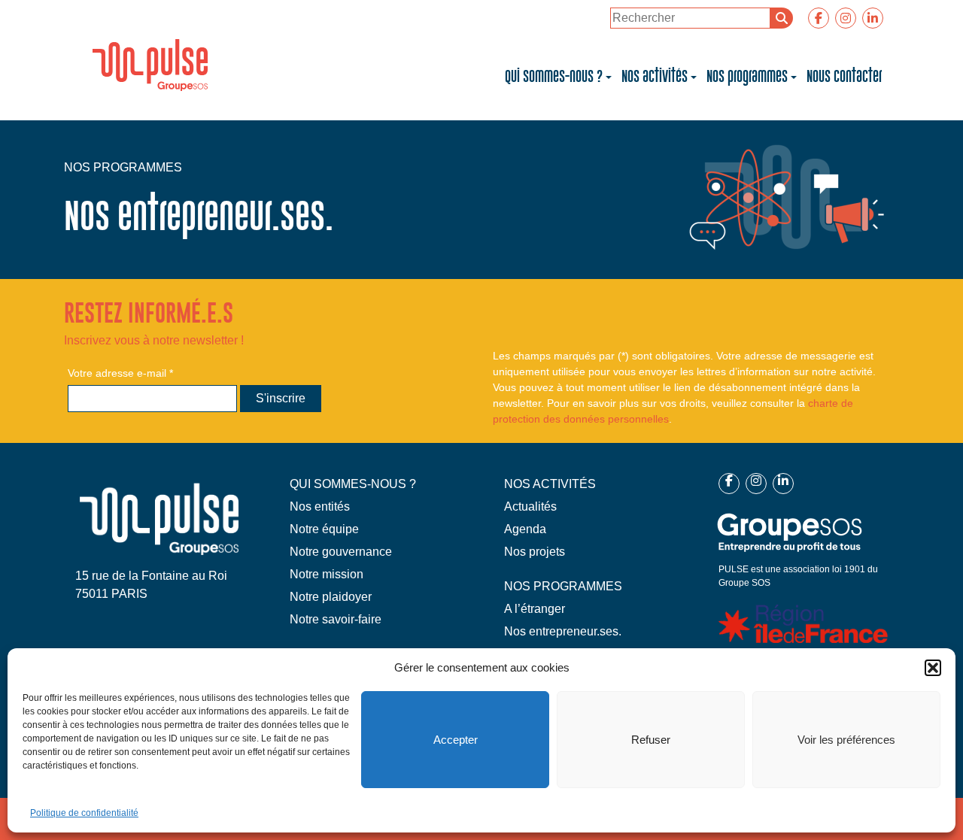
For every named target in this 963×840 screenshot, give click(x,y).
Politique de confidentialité (84, 813)
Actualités (530, 506)
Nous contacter (844, 77)
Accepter (455, 739)
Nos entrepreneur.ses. (562, 631)
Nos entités (320, 506)
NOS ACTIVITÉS (550, 484)
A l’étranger (534, 608)
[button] (932, 667)
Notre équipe (324, 529)
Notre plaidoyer (331, 596)
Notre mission (326, 574)
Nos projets (534, 551)
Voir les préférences (846, 739)
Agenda (525, 529)
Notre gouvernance (341, 551)
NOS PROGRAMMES (563, 586)
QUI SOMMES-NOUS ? (353, 484)
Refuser (650, 739)
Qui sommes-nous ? (554, 77)
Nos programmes (747, 77)
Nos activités (654, 77)
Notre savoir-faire (335, 619)
